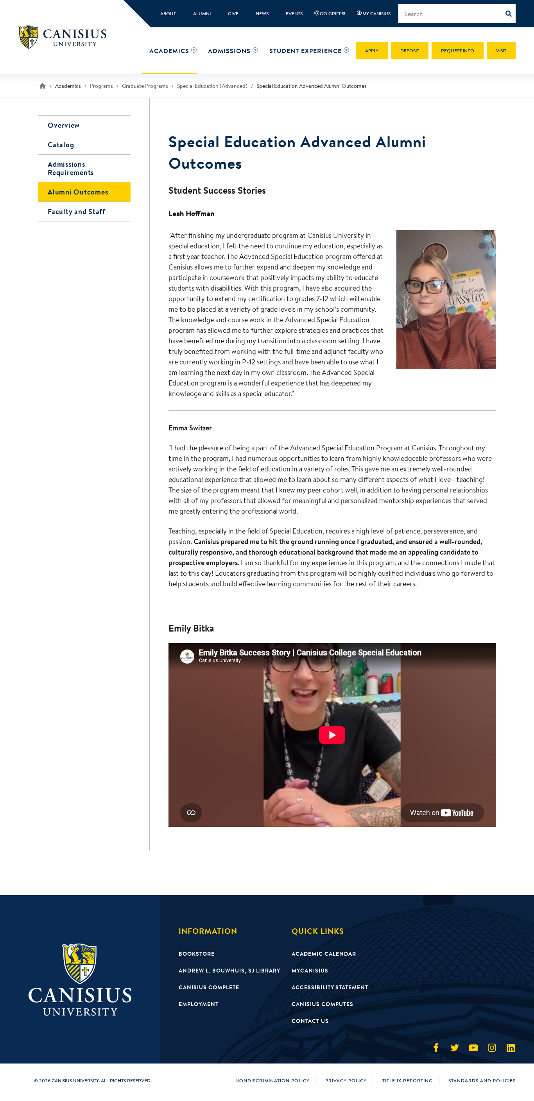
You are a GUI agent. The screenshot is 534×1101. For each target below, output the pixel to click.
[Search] (510, 13)
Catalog (61, 145)
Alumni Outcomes (78, 192)
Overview (64, 125)
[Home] (65, 37)
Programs (101, 85)
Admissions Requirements (71, 168)
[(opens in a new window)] (436, 1048)
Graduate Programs (145, 85)
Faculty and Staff (77, 211)
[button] (169, 50)
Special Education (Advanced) (212, 85)
